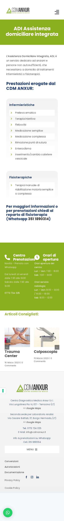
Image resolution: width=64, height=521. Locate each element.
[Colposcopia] (46, 329)
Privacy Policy (12, 480)
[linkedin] (37, 477)
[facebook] (26, 477)
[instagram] (32, 477)
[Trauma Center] (17, 329)
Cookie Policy (12, 488)
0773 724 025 (12, 293)
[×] (7, 512)
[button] (7, 347)
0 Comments (14, 364)
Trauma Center (12, 353)
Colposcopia (45, 351)
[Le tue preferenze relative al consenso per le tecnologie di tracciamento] (3, 391)
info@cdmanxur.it (36, 432)
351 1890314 (38, 218)
